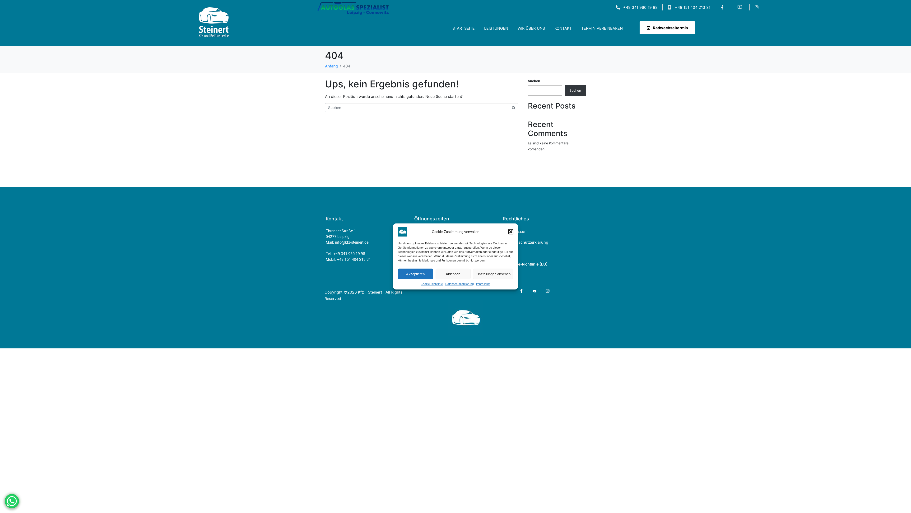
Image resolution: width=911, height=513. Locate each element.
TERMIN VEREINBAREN (602, 28)
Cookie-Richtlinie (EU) (527, 264)
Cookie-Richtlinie (432, 284)
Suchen (534, 81)
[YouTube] (534, 290)
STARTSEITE (463, 28)
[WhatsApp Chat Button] (12, 501)
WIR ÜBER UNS (531, 28)
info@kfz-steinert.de (351, 242)
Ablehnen (453, 274)
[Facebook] (521, 290)
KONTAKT (563, 28)
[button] (510, 231)
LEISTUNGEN (496, 28)
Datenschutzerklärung (459, 284)
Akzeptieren (415, 274)
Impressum (483, 284)
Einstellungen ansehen (493, 274)
